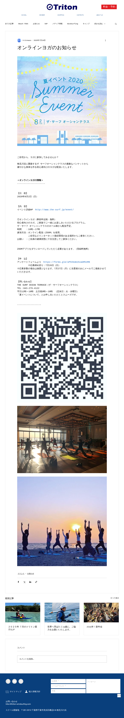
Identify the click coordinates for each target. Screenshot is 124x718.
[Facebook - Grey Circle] (8, 681)
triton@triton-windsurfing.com (18, 704)
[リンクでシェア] (36, 582)
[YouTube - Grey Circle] (14, 681)
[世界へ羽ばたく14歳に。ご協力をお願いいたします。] (62, 612)
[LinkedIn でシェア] (30, 582)
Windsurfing (72, 24)
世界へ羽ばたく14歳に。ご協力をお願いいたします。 (61, 628)
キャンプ (86, 24)
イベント (21, 574)
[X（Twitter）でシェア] (24, 582)
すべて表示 (114, 598)
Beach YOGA (23, 24)
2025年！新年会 (94, 626)
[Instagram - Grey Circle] (21, 681)
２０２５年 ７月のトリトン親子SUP (22, 628)
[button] (116, 24)
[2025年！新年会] (101, 612)
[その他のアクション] (105, 40)
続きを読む (98, 24)
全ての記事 (9, 24)
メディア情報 (57, 24)
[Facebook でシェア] (18, 582)
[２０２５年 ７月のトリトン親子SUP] (22, 612)
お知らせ (36, 24)
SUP (46, 24)
